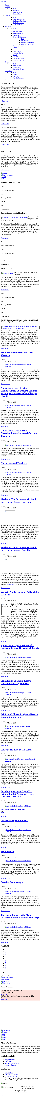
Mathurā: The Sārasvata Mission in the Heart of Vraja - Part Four (19, 500)
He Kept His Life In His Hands (16, 749)
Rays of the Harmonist (12, 1063)
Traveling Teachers (11, 1076)
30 (5, 965)
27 (5, 960)
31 (5, 967)
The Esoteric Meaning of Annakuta (13, 809)
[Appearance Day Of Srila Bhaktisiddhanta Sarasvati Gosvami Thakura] (18, 445)
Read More (4, 994)
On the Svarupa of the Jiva (14, 820)
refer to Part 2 (11, 584)
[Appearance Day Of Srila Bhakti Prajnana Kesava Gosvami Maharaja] (18, 657)
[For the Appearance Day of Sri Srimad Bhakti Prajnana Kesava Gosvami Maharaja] (18, 806)
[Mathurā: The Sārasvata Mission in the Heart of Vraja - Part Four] (10, 522)
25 (5, 956)
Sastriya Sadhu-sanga (12, 882)
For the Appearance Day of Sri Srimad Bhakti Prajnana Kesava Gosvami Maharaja (17, 794)
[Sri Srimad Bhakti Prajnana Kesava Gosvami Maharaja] (20, 728)
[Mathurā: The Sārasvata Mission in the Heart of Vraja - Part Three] (10, 570)
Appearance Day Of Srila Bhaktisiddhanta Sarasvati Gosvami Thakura (19, 433)
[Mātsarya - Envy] (8, 273)
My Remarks (7, 851)
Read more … (5, 384)
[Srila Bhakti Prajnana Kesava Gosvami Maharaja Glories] (20, 694)
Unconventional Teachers (14, 463)
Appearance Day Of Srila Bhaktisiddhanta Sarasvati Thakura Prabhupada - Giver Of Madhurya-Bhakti (19, 392)
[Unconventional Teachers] (20, 474)
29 (5, 963)
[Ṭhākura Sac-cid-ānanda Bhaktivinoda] (14, 217)
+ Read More (5, 101)
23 (5, 953)
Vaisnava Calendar (11, 1065)
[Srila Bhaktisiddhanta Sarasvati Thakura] (20, 366)
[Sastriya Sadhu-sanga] (20, 893)
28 (5, 962)
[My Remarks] (18, 861)
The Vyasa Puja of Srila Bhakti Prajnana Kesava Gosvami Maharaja (20, 916)
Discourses (8, 1061)
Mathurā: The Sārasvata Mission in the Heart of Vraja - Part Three (19, 548)
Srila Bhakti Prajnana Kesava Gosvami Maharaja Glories (16, 682)
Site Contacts (9, 1073)
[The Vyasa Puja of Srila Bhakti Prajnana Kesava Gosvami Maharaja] (18, 927)
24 (5, 955)
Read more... (5, 238)
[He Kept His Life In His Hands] (20, 761)
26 (5, 958)
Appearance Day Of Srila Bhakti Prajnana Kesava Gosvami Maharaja (20, 646)
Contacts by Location (11, 1074)
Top (2, 1095)
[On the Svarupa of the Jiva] (20, 831)
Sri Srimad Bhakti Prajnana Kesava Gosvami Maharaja (19, 715)
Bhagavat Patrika (10, 1060)
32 (5, 969)
